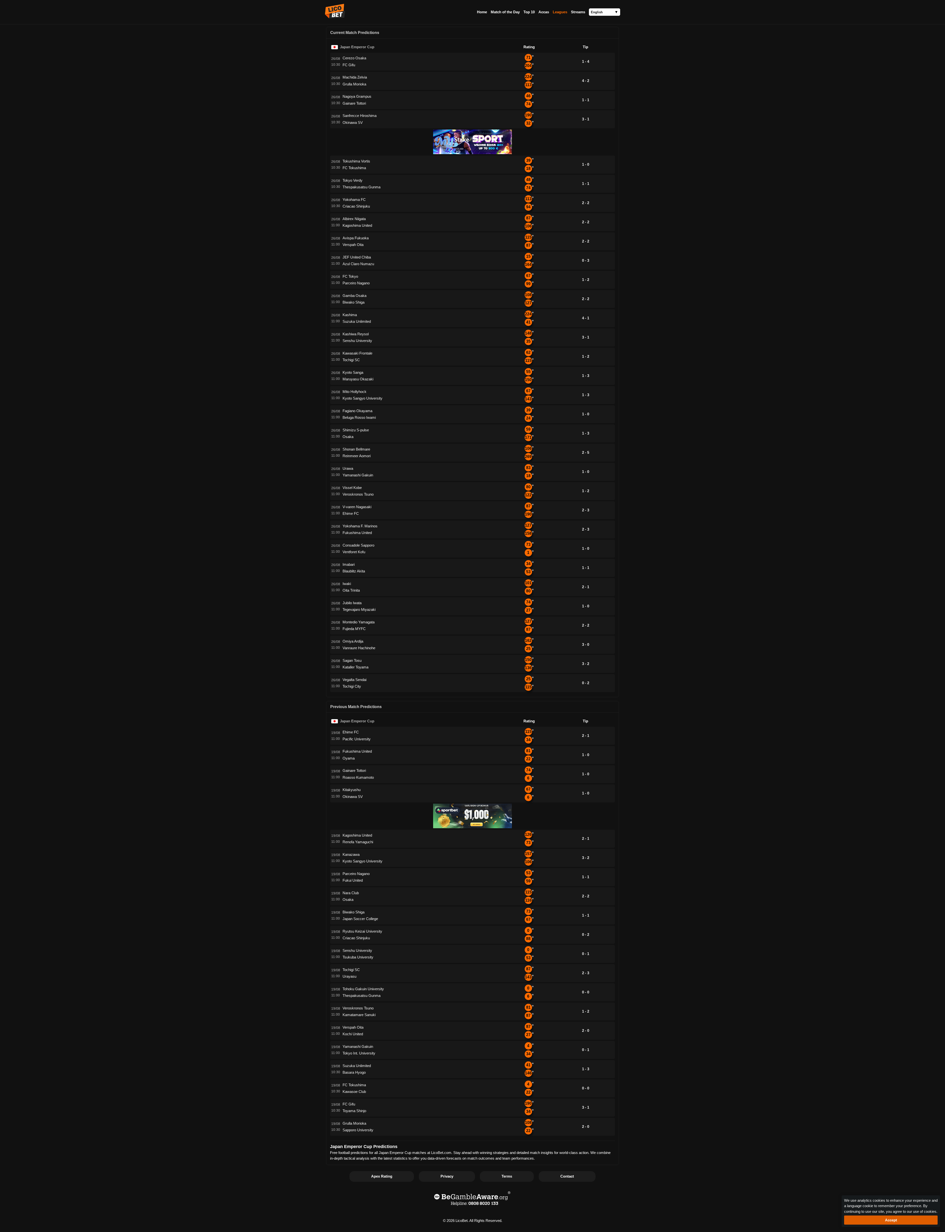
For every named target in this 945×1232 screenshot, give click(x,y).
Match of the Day (505, 12)
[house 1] (472, 153)
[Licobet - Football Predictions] (335, 17)
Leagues (560, 12)
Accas (543, 12)
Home (482, 12)
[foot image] (472, 1206)
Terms (507, 1176)
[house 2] (472, 827)
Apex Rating (381, 1176)
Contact (567, 1176)
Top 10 (529, 12)
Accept (891, 1220)
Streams (578, 12)
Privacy (447, 1176)
